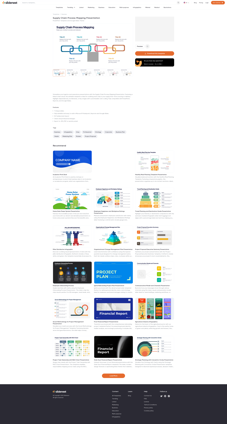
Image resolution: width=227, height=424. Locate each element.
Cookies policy (149, 411)
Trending (70, 7)
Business (101, 7)
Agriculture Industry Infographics (146, 322)
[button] (55, 46)
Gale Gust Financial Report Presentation (108, 360)
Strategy (98, 132)
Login (207, 2)
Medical (156, 7)
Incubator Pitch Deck (60, 174)
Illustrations (167, 7)
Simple (56, 136)
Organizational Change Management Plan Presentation (113, 249)
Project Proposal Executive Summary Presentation (152, 249)
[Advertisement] (93, 93)
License (146, 402)
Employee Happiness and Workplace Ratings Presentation (109, 212)
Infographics (137, 7)
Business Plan (120, 132)
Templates (59, 7)
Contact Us (148, 395)
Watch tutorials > (149, 64)
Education (112, 7)
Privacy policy (148, 408)
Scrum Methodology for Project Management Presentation (68, 323)
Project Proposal (90, 136)
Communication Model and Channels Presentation (152, 285)
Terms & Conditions (150, 405)
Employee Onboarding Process (63, 285)
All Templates (116, 395)
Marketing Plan (67, 136)
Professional (87, 132)
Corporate (108, 132)
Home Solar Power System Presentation (66, 211)
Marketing (91, 7)
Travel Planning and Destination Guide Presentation (153, 211)
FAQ (145, 398)
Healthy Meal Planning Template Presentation (151, 174)
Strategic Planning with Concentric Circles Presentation (154, 360)
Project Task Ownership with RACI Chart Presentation (71, 360)
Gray (77, 132)
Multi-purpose (124, 7)
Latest (81, 7)
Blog (195, 2)
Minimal (147, 7)
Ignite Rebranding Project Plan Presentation (109, 285)
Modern (78, 136)
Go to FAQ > (158, 64)
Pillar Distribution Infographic (63, 249)
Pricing (201, 2)
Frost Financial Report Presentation (106, 322)
